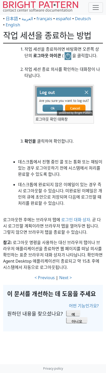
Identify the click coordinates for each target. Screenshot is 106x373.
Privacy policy (53, 368)
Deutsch (83, 18)
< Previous (44, 277)
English (13, 25)
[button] (73, 313)
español (63, 18)
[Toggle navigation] (96, 7)
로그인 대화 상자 (75, 220)
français (44, 18)
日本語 (12, 18)
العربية (27, 18)
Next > (65, 277)
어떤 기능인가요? (84, 306)
